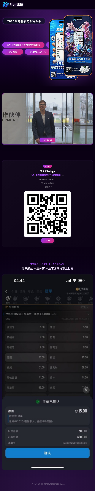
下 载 (48, 240)
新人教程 (13, 52)
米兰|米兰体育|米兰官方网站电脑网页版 (24, 45)
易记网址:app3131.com (39, 52)
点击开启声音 (47, 140)
